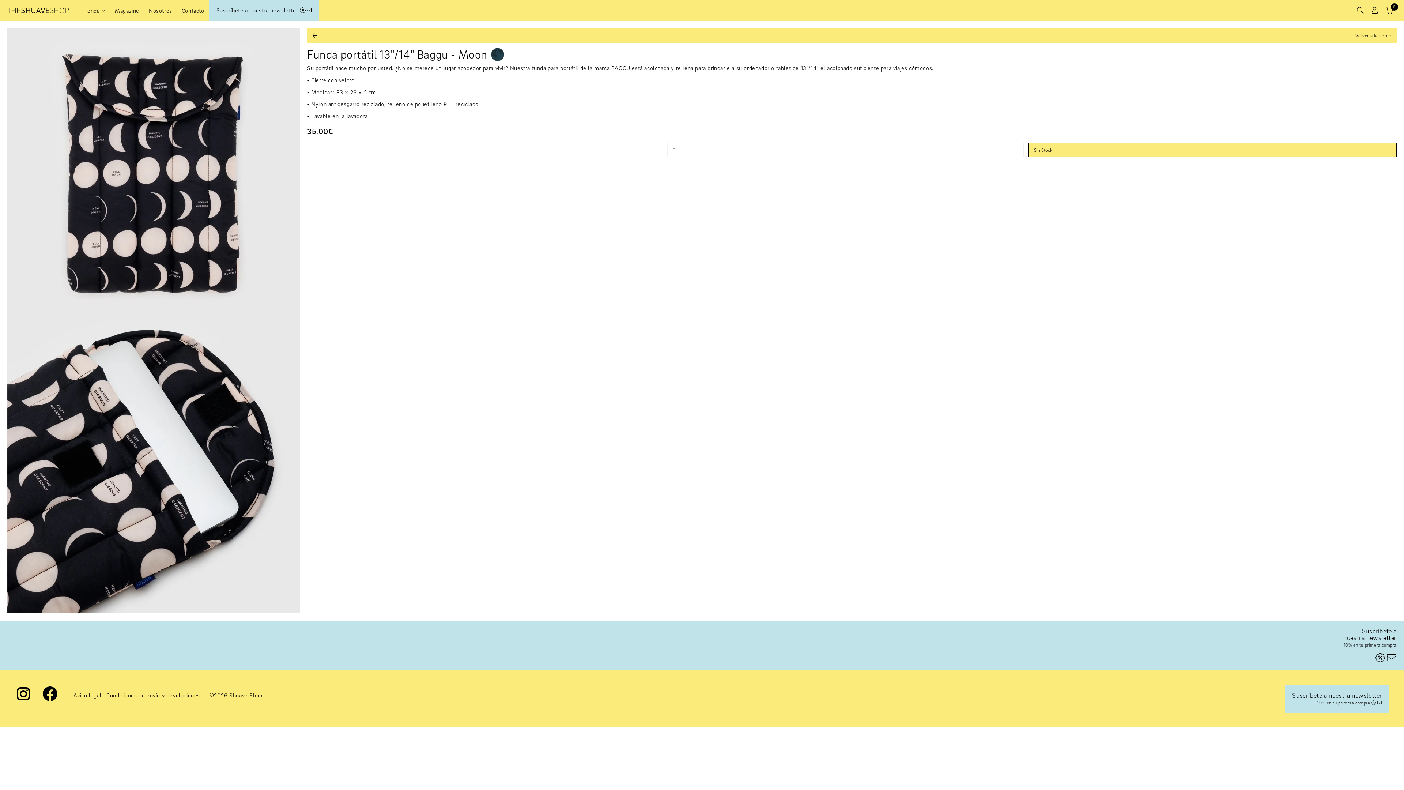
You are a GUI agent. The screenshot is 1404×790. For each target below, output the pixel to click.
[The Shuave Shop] (38, 10)
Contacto (193, 10)
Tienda (91, 10)
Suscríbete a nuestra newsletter (258, 10)
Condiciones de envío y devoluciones (153, 695)
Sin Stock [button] (1043, 150)
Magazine (127, 10)
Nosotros (160, 10)
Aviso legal (87, 695)
